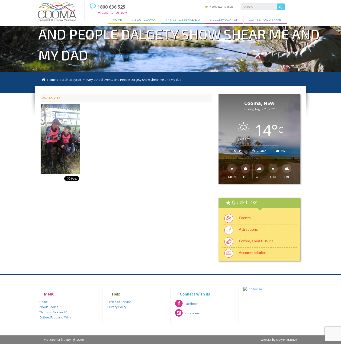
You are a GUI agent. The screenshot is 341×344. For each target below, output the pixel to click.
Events (245, 217)
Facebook (186, 305)
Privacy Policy (116, 307)
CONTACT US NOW (114, 13)
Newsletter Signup (221, 7)
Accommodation (224, 19)
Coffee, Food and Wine (55, 317)
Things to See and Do (183, 19)
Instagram (187, 314)
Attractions (248, 229)
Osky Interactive (286, 340)
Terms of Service (119, 302)
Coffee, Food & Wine (265, 19)
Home (117, 19)
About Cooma (143, 19)
